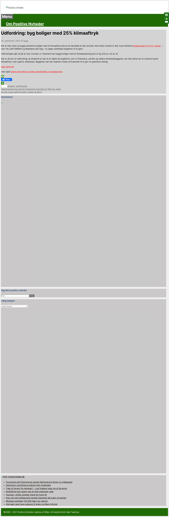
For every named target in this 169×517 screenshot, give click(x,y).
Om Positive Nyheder (25, 24)
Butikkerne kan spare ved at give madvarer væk (29, 491)
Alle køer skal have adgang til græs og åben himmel (31, 504)
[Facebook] (83, 76)
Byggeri (11, 86)
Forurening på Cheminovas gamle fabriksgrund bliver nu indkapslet (39, 482)
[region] (83, 390)
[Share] (83, 83)
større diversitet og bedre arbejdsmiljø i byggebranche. (37, 71)
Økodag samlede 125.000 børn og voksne (27, 501)
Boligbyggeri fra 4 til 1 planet (147, 46)
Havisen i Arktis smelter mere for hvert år (26, 495)
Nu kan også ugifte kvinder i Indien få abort (21, 92)
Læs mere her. (7, 66)
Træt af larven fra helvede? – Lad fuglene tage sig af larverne (36, 488)
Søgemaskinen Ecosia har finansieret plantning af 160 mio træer (31, 89)
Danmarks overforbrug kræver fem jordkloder (28, 485)
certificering (21, 86)
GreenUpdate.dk (16, 477)
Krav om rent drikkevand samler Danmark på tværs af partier (36, 498)
